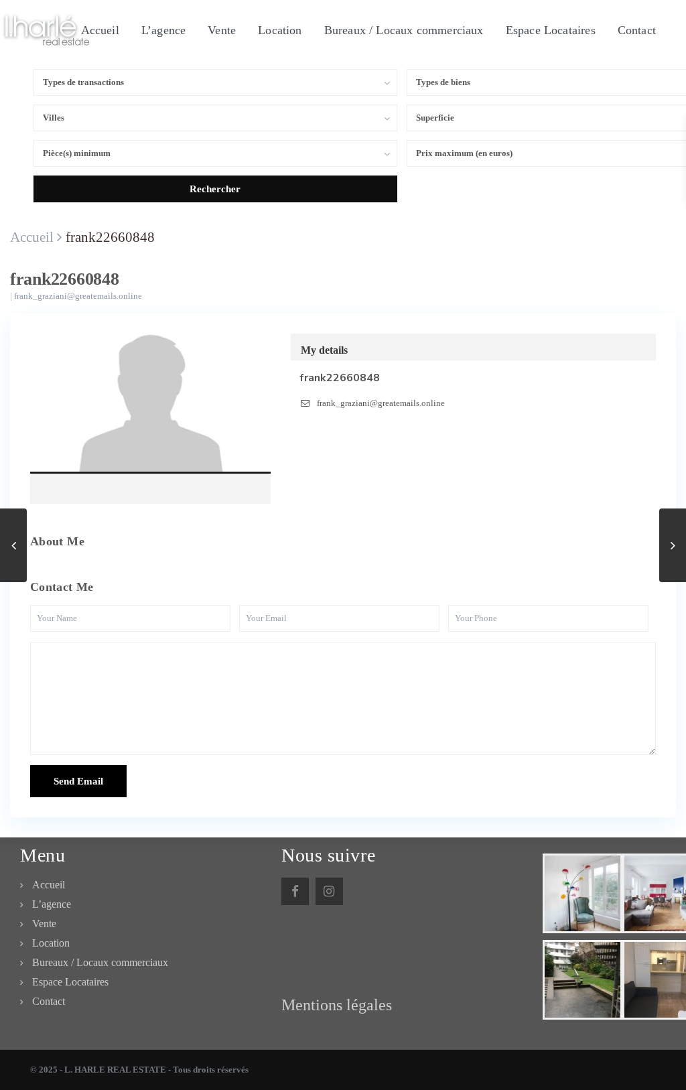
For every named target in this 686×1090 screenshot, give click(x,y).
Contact (637, 30)
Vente (222, 30)
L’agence (163, 30)
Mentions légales (336, 1005)
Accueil (100, 30)
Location (279, 30)
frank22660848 (150, 408)
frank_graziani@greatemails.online (78, 296)
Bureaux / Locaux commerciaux (404, 30)
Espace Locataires (551, 30)
